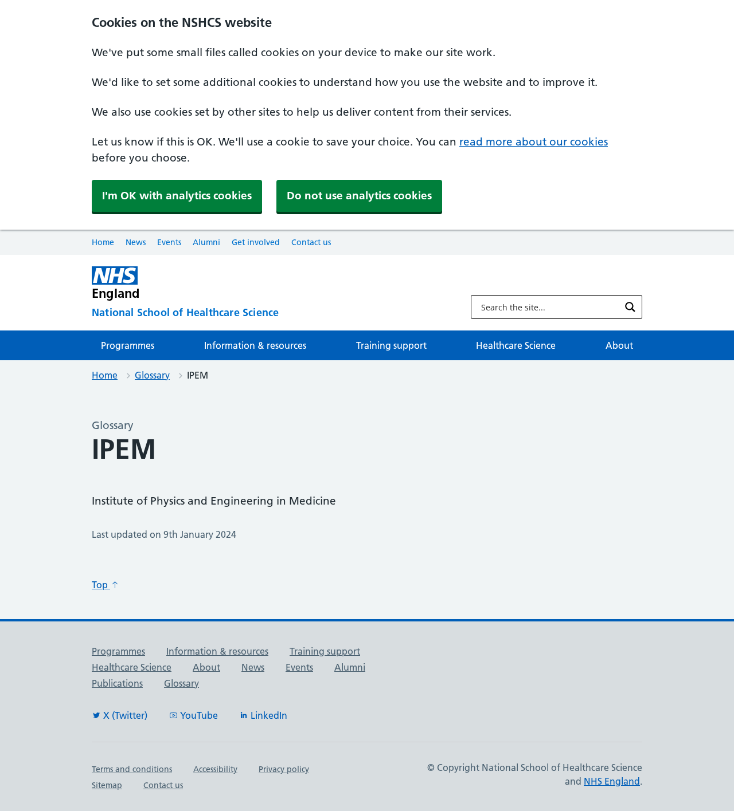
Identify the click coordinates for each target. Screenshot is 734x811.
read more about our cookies (533, 141)
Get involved (256, 242)
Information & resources (255, 345)
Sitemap (107, 785)
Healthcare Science (516, 345)
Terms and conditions (132, 769)
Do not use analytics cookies (359, 195)
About (619, 345)
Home (103, 242)
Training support (391, 345)
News (136, 242)
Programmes (127, 345)
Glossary (152, 375)
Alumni (206, 242)
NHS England (612, 781)
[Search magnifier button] (630, 307)
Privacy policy (284, 769)
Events (169, 242)
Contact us (311, 242)
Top (101, 584)
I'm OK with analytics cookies (177, 195)
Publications (117, 683)
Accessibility (215, 769)
